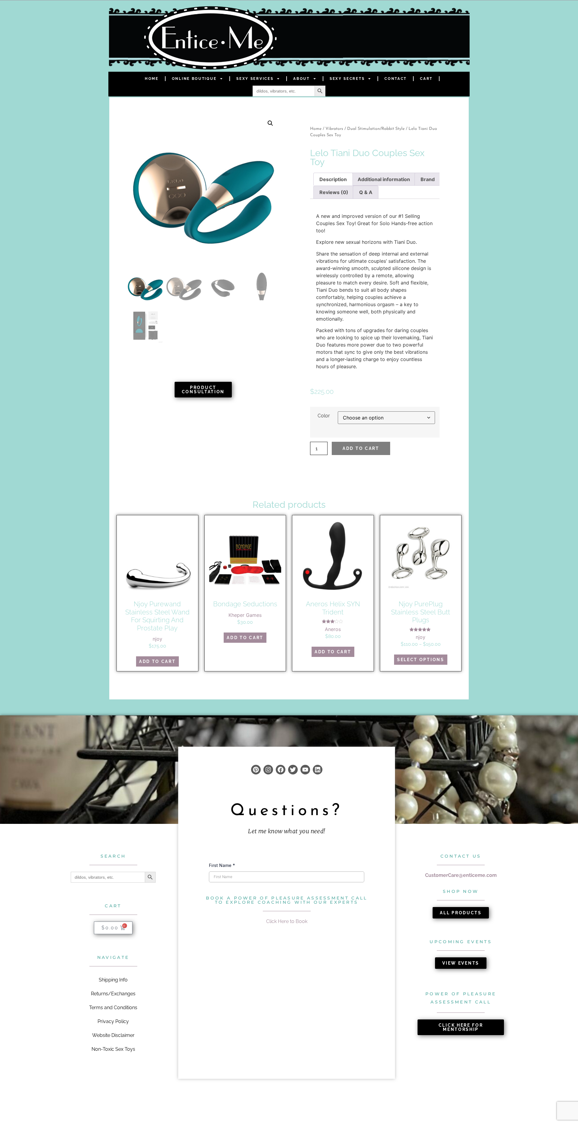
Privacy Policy (113, 1021)
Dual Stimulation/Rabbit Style (376, 129)
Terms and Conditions (113, 1007)
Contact (395, 79)
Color (324, 415)
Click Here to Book (286, 921)
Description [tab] (333, 179)
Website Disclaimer (113, 1035)
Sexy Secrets (347, 79)
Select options (420, 659)
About (301, 79)
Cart (426, 79)
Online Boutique (194, 79)
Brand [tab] (428, 179)
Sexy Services (254, 79)
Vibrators (334, 129)
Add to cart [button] (157, 661)
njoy (157, 639)
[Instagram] (268, 769)
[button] (270, 123)
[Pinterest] (256, 769)
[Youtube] (305, 769)
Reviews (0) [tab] (333, 192)
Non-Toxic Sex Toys (113, 1049)
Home (152, 79)
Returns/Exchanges (113, 994)
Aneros (333, 629)
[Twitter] (293, 769)
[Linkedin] (317, 769)
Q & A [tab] (365, 192)
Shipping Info (113, 980)
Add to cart (361, 448)
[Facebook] (280, 769)
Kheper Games (245, 615)
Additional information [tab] (384, 179)
